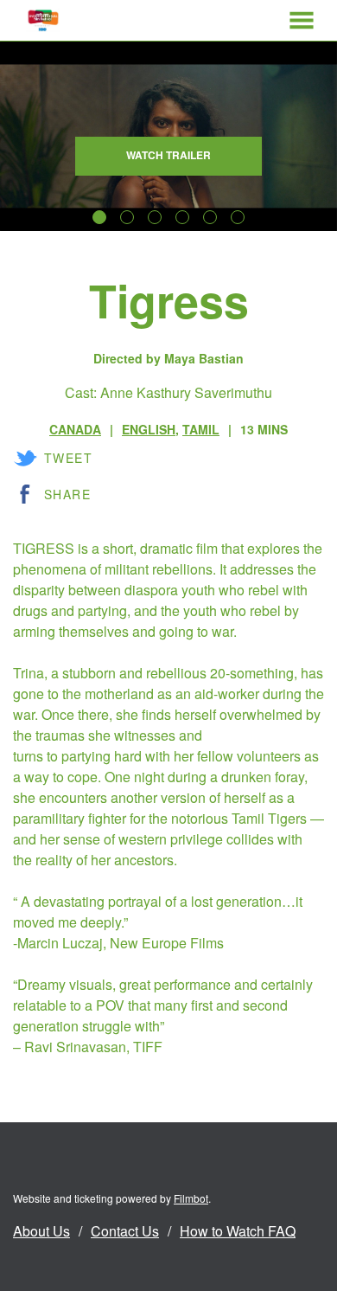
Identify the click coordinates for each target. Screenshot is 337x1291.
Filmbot (191, 1198)
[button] (301, 20)
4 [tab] (182, 217)
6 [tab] (238, 217)
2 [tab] (127, 217)
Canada (75, 429)
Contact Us (125, 1231)
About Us (41, 1231)
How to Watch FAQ (238, 1231)
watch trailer (168, 155)
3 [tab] (155, 217)
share (67, 494)
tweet (68, 457)
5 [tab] (210, 217)
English (148, 429)
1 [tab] (99, 217)
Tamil (200, 429)
